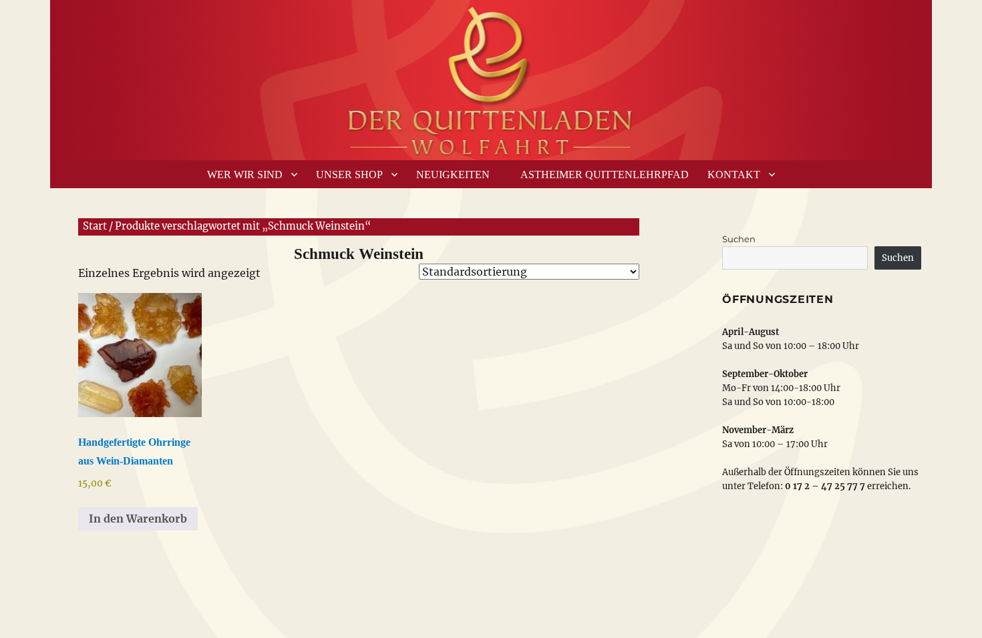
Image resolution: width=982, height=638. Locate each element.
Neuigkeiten (453, 174)
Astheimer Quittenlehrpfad (604, 174)
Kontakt (733, 174)
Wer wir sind (245, 174)
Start (95, 226)
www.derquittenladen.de (491, 76)
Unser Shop (349, 174)
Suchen (739, 239)
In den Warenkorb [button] (138, 518)
